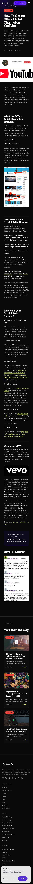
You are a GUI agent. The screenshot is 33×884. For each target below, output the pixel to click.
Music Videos (6, 831)
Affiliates (4, 858)
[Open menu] (29, 3)
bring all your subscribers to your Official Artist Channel (15, 372)
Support (4, 793)
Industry (8, 10)
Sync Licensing (6, 820)
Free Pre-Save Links (8, 828)
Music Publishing (7, 817)
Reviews (4, 852)
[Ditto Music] (5, 3)
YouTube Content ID (8, 834)
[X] (6, 778)
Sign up (4, 787)
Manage (5, 879)
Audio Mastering (7, 825)
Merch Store (6, 837)
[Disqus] (16, 578)
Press (3, 864)
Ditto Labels (5, 808)
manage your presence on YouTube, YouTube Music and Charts (16, 377)
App (3, 802)
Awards (4, 840)
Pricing (4, 796)
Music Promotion (7, 822)
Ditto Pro (5, 805)
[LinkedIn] (18, 778)
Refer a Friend (6, 855)
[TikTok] (9, 778)
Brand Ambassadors (8, 861)
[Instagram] (3, 778)
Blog (3, 799)
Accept (22, 878)
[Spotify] (12, 778)
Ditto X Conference (8, 849)
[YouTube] (15, 778)
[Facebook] (22, 778)
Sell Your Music (6, 790)
